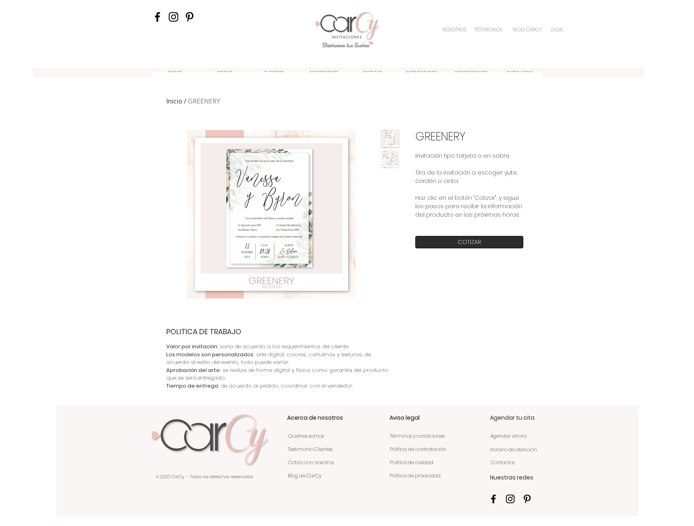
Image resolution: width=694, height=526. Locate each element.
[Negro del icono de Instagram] (173, 16)
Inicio (174, 101)
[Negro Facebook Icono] (157, 16)
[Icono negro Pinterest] (189, 16)
